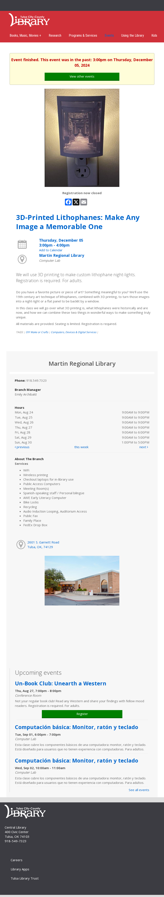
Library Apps (20, 869)
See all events (139, 790)
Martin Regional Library (61, 255)
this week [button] (81, 447)
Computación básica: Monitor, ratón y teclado (77, 727)
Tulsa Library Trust (25, 878)
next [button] (143, 447)
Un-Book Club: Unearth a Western (60, 683)
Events (109, 35)
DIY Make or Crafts (37, 332)
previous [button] (22, 447)
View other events (82, 76)
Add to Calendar (51, 250)
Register (82, 714)
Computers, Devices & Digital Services (73, 332)
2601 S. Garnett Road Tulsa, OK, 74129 (43, 544)
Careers (16, 860)
